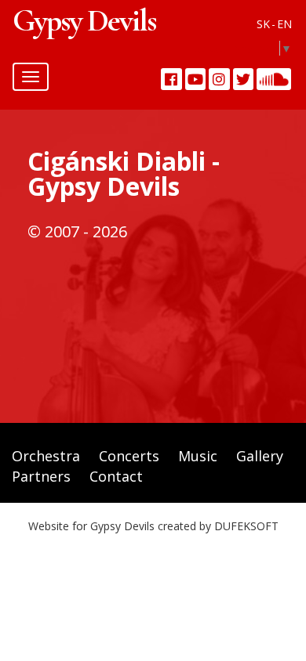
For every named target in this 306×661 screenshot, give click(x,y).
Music (197, 455)
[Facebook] (171, 79)
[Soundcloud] (274, 79)
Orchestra (46, 455)
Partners (41, 476)
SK (263, 23)
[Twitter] (243, 79)
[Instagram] (219, 79)
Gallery (259, 455)
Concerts (129, 455)
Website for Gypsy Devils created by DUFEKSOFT (153, 525)
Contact (116, 476)
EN (284, 23)
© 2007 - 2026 (77, 231)
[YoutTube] (195, 79)
